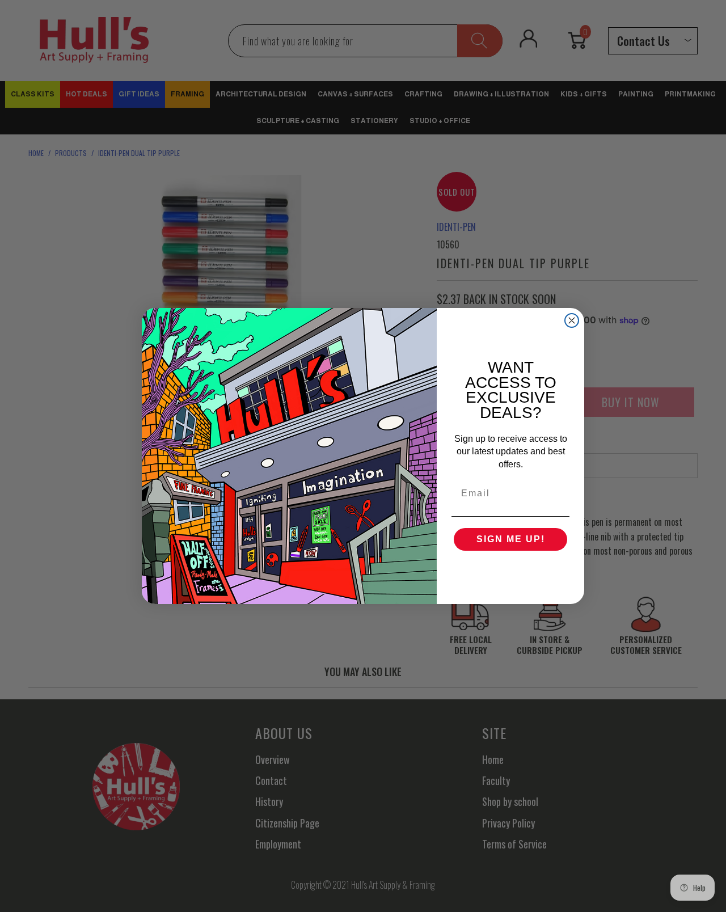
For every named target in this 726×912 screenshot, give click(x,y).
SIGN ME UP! (510, 539)
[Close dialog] (572, 320)
